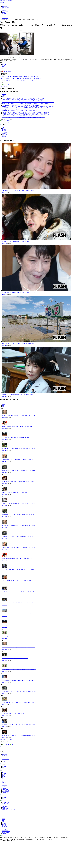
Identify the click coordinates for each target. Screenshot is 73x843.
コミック (4, 14)
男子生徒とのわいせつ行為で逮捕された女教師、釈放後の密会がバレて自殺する (18, 415)
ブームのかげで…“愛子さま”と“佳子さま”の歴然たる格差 (14, 713)
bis (2, 780)
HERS (3, 776)
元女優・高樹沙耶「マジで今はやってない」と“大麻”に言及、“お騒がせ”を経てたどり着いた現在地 (22, 99)
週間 (3, 405)
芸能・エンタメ (5, 7)
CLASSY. (4, 773)
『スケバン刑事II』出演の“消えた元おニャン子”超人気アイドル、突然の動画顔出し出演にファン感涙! (23, 98)
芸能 (3, 8)
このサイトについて (6, 802)
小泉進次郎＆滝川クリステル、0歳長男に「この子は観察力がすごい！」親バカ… (19, 470)
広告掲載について (6, 806)
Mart (3, 777)
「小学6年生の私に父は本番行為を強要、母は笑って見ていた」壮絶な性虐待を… (19, 669)
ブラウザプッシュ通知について (8, 809)
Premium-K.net (5, 781)
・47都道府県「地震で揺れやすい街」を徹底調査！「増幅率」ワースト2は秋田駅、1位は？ (18, 80)
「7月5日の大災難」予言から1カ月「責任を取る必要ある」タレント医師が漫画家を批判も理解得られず (23, 117)
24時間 (3, 404)
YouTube (4, 94)
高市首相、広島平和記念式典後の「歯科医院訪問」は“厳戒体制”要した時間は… (18, 394)
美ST (3, 778)
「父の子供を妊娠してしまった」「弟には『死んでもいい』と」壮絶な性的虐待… (19, 636)
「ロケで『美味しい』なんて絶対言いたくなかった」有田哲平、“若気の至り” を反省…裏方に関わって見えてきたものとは (27, 107)
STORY (3, 775)
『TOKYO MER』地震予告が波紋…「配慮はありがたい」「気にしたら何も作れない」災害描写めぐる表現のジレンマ (26, 112)
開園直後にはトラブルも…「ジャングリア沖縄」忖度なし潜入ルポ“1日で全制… (18, 514)
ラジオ (3, 95)
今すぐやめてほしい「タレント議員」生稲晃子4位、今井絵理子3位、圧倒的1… (18, 680)
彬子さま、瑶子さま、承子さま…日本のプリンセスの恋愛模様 (15, 658)
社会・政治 (4, 6)
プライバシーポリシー (6, 804)
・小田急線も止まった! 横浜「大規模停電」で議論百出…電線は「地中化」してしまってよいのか (20, 76)
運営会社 (4, 807)
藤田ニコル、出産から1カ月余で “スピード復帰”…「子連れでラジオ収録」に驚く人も (20, 110)
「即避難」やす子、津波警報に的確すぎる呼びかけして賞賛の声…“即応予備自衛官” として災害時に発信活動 (24, 113)
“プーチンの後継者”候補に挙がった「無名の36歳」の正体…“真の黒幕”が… (17, 580)
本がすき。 (4, 786)
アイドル (4, 13)
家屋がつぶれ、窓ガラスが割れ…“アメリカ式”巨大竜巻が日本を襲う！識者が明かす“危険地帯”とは (22, 115)
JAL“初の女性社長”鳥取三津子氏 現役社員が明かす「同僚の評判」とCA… (17, 426)
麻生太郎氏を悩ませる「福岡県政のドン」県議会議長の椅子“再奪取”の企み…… (18, 735)
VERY (3, 774)
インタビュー (7, 8)
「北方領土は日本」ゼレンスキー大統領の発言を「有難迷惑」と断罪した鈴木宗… (19, 459)
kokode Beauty (5, 789)
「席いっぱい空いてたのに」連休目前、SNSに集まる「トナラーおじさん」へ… (18, 437)
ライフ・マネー (5, 11)
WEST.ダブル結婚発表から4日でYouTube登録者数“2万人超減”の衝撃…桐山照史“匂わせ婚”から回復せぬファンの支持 (26, 100)
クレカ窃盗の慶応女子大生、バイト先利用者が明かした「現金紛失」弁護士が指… (19, 190)
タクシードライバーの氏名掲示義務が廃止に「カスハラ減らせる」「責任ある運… (19, 503)
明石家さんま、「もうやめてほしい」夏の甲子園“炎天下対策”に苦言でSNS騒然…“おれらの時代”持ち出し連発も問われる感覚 (28, 106)
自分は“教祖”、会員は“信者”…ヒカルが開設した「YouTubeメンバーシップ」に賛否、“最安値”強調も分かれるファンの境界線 (28, 102)
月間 (3, 406)
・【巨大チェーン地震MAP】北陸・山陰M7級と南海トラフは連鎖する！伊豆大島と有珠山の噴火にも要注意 (22, 78)
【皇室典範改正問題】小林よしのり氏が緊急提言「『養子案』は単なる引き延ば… (19, 702)
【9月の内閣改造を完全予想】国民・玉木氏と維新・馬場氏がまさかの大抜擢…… (19, 569)
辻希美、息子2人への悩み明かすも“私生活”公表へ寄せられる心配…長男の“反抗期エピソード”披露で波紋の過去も (25, 103)
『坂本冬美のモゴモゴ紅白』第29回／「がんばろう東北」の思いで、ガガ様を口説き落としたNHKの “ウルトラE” (25, 114)
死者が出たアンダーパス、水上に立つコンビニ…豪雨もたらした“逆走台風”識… (18, 343)
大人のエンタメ (9, 13)
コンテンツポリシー (6, 803)
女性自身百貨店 (5, 791)
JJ (2, 772)
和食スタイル (5, 782)
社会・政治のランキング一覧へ (6, 739)
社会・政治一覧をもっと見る (6, 86)
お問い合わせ (5, 810)
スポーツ (4, 10)
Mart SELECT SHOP (6, 790)
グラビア (4, 12)
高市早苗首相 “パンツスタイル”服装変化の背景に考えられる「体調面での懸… (18, 591)
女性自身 (4, 825)
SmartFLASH (4, 785)
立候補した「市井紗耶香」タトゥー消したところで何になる (14, 492)
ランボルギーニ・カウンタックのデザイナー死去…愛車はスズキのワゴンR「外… (19, 448)
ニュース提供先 (5, 808)
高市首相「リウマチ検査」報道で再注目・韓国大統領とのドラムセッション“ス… (19, 241)
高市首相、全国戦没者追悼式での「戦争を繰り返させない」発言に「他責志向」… (19, 292)
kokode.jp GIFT (5, 792)
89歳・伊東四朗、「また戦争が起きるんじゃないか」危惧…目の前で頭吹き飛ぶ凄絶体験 (20, 105)
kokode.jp (4, 788)
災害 (3, 96)
